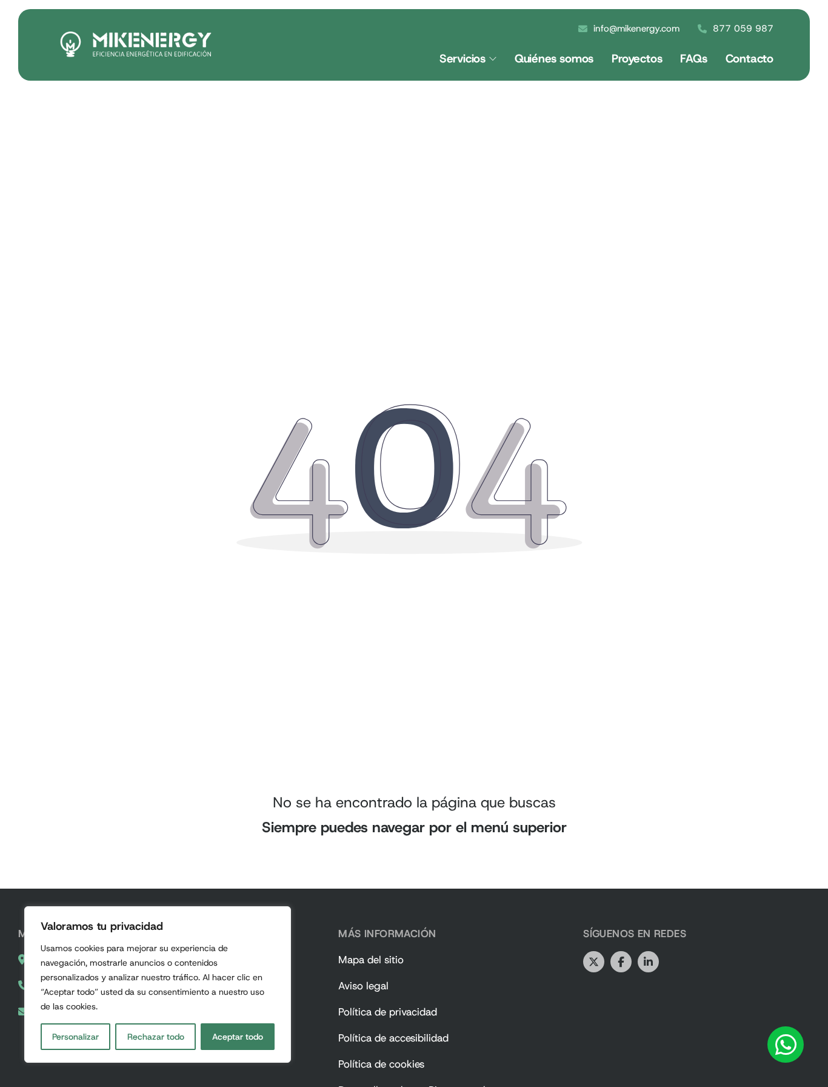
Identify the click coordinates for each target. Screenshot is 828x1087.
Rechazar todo (155, 1036)
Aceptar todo (237, 1036)
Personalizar (75, 1036)
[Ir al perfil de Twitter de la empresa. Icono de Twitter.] (593, 961)
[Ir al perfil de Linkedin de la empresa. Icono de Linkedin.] (648, 961)
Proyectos (637, 58)
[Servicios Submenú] (492, 58)
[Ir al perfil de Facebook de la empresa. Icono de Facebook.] (621, 961)
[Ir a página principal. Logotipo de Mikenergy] (136, 44)
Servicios (462, 58)
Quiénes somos (554, 58)
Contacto (749, 58)
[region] (157, 984)
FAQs (693, 58)
